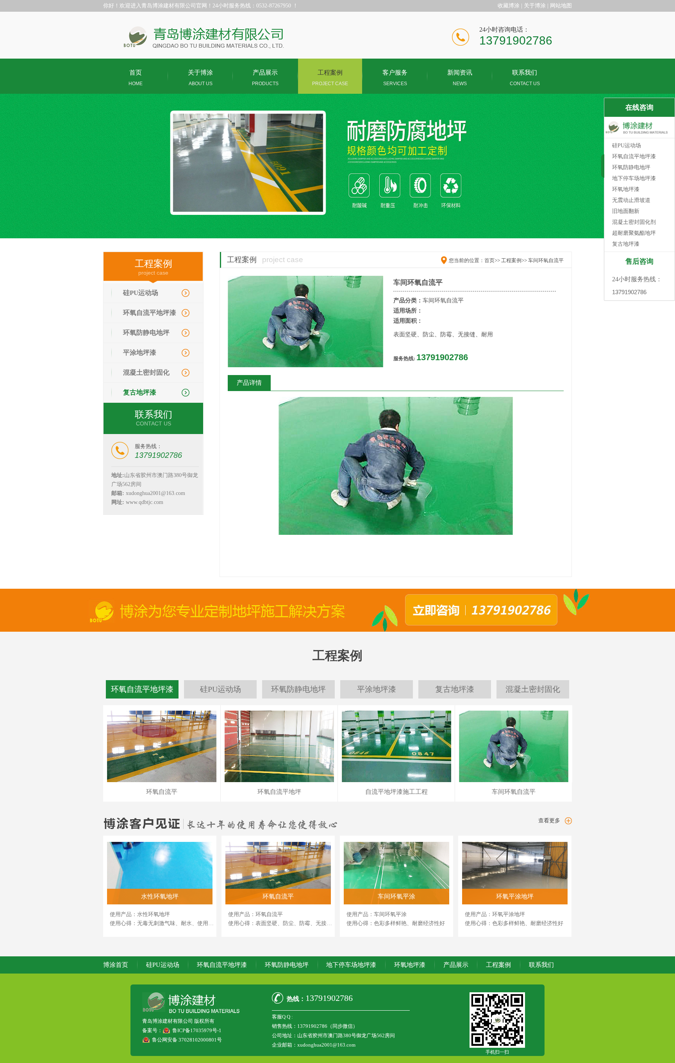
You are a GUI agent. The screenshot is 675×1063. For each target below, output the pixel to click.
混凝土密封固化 (146, 372)
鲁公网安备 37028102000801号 (187, 1040)
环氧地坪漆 (409, 964)
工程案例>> (514, 260)
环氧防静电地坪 (146, 332)
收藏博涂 (509, 6)
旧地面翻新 (625, 211)
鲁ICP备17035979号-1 (196, 1030)
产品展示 (455, 964)
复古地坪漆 (139, 392)
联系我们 (541, 964)
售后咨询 (639, 261)
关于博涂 (535, 6)
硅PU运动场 (140, 293)
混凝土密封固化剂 (634, 222)
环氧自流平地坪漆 (149, 312)
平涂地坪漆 (139, 352)
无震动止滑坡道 (631, 200)
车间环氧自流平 (546, 260)
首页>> (492, 260)
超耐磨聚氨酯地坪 (634, 233)
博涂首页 (115, 964)
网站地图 (561, 6)
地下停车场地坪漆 (351, 964)
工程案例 (498, 964)
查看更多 (549, 821)
